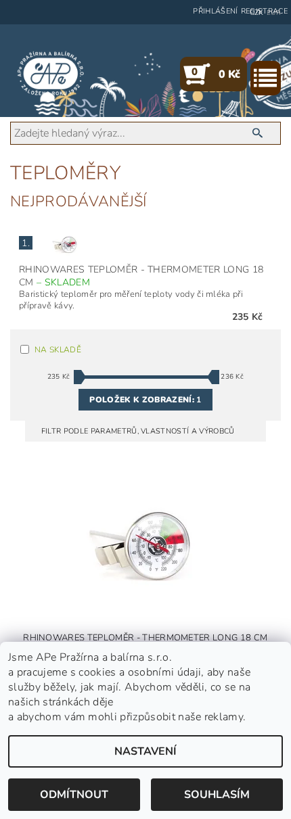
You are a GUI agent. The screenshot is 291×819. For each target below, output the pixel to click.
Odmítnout (74, 794)
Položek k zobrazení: (145, 399)
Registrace (264, 11)
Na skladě (58, 349)
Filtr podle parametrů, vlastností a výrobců (139, 431)
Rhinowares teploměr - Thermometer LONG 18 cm (141, 276)
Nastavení (145, 751)
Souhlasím (217, 794)
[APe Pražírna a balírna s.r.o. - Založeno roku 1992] (50, 73)
